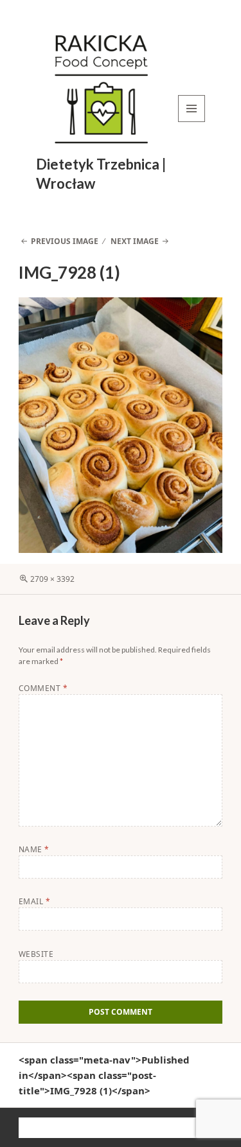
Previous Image (64, 241)
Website (36, 954)
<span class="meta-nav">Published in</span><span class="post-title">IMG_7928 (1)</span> (104, 1075)
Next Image (135, 241)
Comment (43, 688)
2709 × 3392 (52, 579)
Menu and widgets (192, 121)
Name (34, 849)
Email (34, 901)
